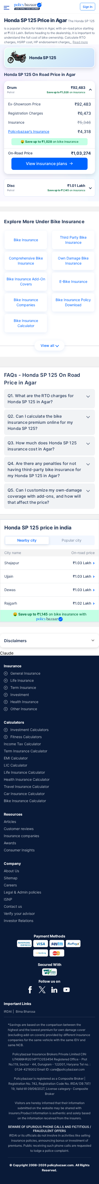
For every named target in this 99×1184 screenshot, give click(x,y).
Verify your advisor (19, 913)
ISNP (8, 899)
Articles (10, 821)
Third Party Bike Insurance (73, 240)
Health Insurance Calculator (27, 779)
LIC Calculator (15, 765)
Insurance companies (21, 836)
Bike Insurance (26, 240)
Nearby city (27, 540)
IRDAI (8, 1011)
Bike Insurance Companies (26, 302)
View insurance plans (46, 163)
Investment (19, 694)
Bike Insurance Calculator (26, 323)
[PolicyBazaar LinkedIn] (54, 989)
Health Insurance (24, 702)
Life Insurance (22, 680)
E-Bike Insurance (73, 281)
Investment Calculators (29, 729)
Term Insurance (23, 687)
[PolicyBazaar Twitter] (42, 989)
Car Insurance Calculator (24, 793)
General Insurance (25, 673)
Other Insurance (23, 709)
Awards (10, 843)
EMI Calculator (16, 758)
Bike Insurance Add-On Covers (26, 281)
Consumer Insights (19, 850)
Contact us (13, 906)
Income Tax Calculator (22, 744)
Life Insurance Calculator (24, 772)
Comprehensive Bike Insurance (26, 260)
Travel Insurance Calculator (26, 786)
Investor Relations (18, 920)
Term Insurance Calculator (25, 751)
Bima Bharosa (25, 1011)
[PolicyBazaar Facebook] (30, 989)
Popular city (71, 540)
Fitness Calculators (26, 737)
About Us (11, 871)
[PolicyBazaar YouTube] (66, 989)
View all (47, 345)
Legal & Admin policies (22, 892)
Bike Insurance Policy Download (73, 302)
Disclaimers (15, 640)
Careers (10, 885)
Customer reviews (19, 828)
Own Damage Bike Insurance (73, 260)
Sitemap (11, 878)
